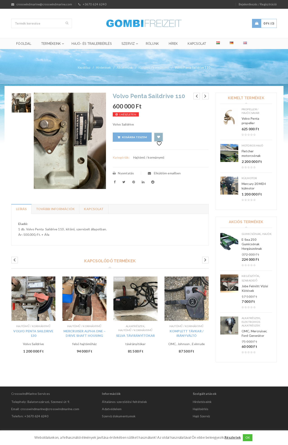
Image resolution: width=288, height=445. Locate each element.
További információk (55, 209)
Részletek (233, 437)
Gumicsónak (251, 234)
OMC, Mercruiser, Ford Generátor (254, 333)
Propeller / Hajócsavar (251, 111)
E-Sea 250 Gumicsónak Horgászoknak (252, 244)
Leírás (21, 209)
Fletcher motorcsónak (251, 153)
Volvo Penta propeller (250, 121)
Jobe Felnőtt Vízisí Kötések (255, 288)
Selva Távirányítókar (135, 335)
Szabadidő (249, 280)
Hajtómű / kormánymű (154, 67)
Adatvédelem (112, 409)
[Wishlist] (158, 137)
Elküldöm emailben (167, 173)
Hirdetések (103, 67)
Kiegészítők (250, 276)
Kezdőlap (84, 67)
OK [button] (247, 437)
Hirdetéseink (202, 402)
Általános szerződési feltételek (124, 402)
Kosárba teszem (134, 137)
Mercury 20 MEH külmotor (254, 186)
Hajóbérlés (201, 409)
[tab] (21, 209)
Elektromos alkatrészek (251, 323)
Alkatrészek (125, 67)
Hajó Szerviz (201, 416)
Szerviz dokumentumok (118, 416)
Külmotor (249, 178)
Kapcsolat (94, 209)
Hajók (267, 234)
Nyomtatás (126, 173)
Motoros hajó (252, 145)
